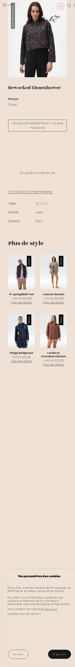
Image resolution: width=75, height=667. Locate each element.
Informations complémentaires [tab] (30, 191)
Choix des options (21, 302)
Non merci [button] (18, 654)
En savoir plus (49, 609)
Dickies (12, 105)
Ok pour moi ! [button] (59, 654)
